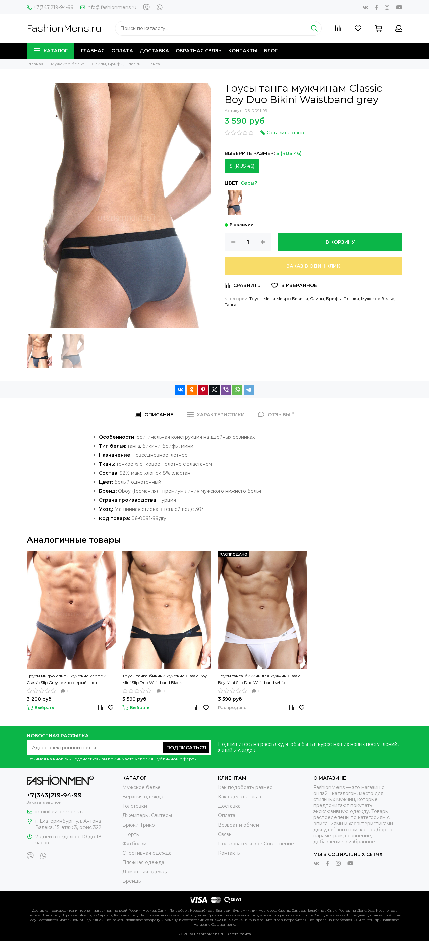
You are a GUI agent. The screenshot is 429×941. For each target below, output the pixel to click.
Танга (230, 304)
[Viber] (226, 390)
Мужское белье (377, 298)
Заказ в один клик (313, 266)
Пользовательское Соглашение (256, 844)
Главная (93, 51)
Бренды (132, 881)
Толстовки (134, 806)
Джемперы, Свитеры (147, 815)
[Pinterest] (203, 390)
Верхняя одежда (142, 797)
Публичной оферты (175, 758)
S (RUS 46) (242, 166)
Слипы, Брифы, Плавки (334, 298)
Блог (271, 51)
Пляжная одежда (143, 862)
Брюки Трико (138, 825)
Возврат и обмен (238, 825)
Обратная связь (199, 51)
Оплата (122, 51)
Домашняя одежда (145, 872)
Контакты (242, 51)
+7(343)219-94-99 (53, 7)
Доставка (154, 51)
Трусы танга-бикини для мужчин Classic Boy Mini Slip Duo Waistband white (259, 679)
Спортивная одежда (147, 853)
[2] (234, 202)
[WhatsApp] (237, 390)
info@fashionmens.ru (111, 7)
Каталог (56, 51)
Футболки (134, 844)
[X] (214, 390)
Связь (224, 834)
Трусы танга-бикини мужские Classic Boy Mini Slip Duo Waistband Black (164, 679)
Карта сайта (239, 933)
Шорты (131, 834)
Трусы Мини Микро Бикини (278, 298)
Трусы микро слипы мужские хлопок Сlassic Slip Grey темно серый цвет (66, 679)
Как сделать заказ (239, 797)
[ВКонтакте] (180, 390)
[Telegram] (249, 390)
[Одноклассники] (192, 390)
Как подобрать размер (245, 787)
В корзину (340, 242)
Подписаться (186, 747)
